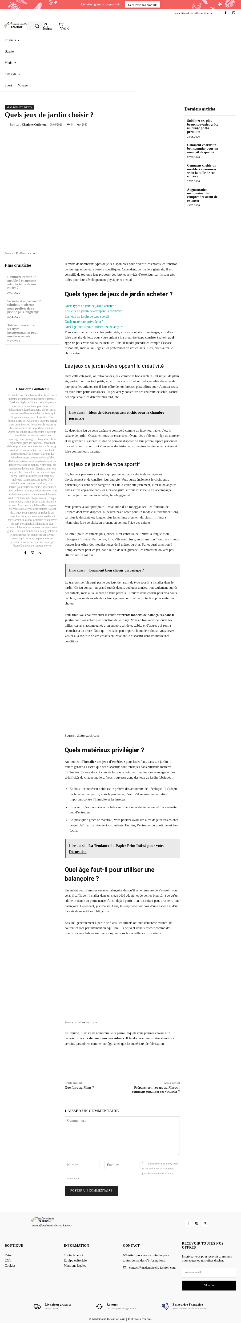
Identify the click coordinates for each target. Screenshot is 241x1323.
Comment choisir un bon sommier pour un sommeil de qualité (202, 148)
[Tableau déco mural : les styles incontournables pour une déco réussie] (50, 329)
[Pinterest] (164, 124)
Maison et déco (19, 107)
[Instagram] (233, 13)
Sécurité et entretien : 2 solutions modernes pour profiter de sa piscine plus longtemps (24, 306)
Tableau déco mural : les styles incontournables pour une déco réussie (22, 330)
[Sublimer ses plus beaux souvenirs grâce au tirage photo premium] (228, 124)
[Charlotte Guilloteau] (32, 368)
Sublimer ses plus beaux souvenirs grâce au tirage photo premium (202, 126)
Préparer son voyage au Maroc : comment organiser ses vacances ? (156, 1089)
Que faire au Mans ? (79, 1087)
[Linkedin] (39, 552)
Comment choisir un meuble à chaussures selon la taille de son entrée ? (21, 282)
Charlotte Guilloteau (34, 124)
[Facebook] (225, 13)
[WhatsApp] (175, 124)
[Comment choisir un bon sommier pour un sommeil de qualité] (228, 148)
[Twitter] (153, 124)
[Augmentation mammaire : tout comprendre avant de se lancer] (228, 193)
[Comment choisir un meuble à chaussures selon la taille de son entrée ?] (50, 280)
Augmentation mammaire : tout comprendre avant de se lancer (202, 195)
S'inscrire (209, 1285)
